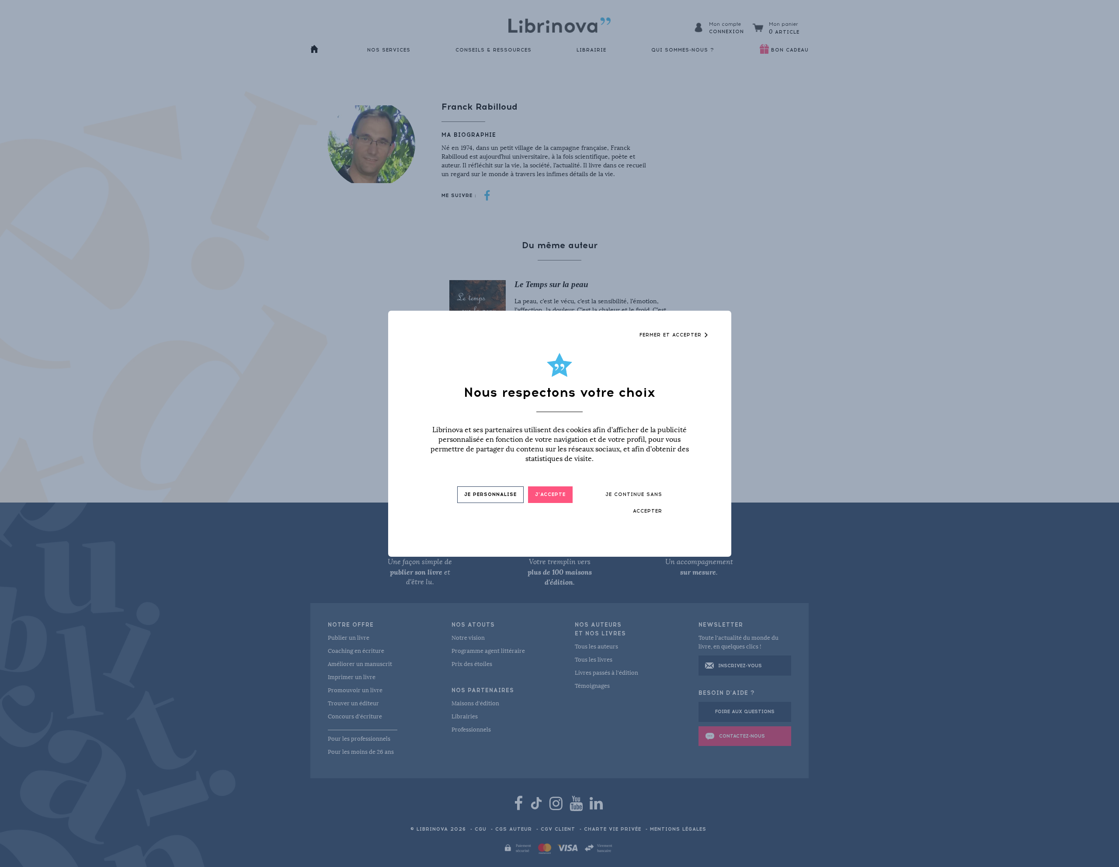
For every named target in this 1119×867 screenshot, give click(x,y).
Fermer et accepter (671, 335)
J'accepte (550, 494)
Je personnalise (490, 494)
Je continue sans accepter (633, 503)
